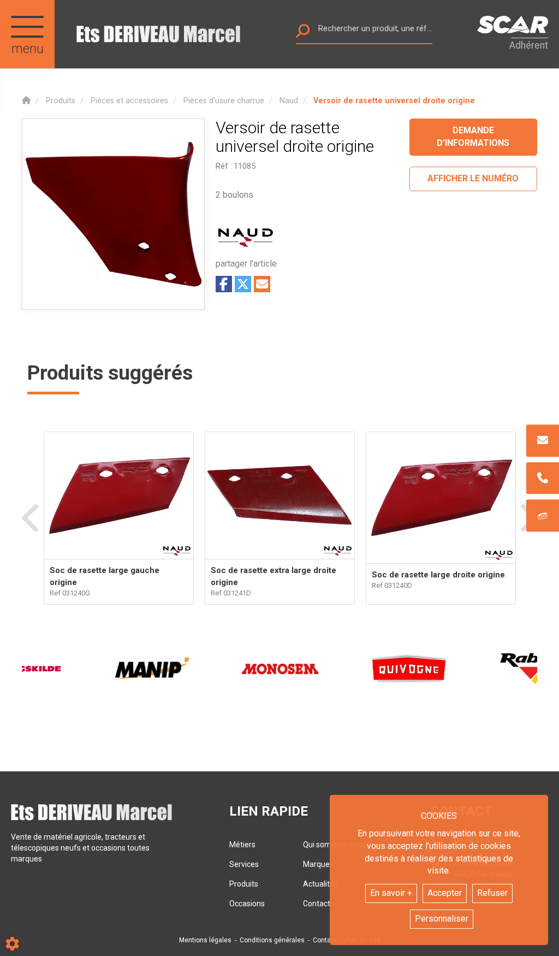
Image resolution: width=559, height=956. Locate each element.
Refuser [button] (492, 893)
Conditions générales (272, 940)
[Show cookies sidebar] (12, 944)
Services (244, 864)
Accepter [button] (444, 893)
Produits (243, 884)
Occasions (247, 903)
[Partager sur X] (243, 284)
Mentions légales (205, 940)
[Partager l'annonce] (262, 284)
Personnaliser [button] (441, 918)
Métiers (242, 844)
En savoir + (391, 893)
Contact (325, 940)
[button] (394, 100)
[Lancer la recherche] (303, 33)
